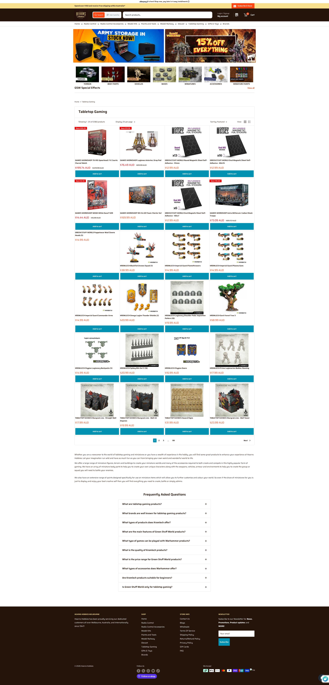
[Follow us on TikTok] (158, 671)
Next (246, 440)
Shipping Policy (187, 634)
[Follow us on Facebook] (138, 671)
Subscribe (224, 642)
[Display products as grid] (245, 122)
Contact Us (185, 618)
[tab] (99, 15)
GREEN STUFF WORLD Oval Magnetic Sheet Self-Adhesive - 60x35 (230, 161)
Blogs (182, 622)
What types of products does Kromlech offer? (146, 522)
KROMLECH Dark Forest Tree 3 (223, 315)
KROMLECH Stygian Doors (176, 368)
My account (222, 16)
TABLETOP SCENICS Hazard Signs (179, 418)
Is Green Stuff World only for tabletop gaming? (147, 587)
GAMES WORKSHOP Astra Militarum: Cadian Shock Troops (231, 214)
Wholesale (184, 626)
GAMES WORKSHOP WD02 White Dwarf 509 (94, 213)
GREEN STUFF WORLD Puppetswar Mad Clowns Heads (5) (95, 234)
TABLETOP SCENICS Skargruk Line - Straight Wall (95, 418)
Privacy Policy (186, 642)
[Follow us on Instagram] (148, 671)
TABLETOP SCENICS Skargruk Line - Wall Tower (230, 418)
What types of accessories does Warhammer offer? (149, 568)
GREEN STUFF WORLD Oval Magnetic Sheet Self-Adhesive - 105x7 (185, 214)
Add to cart (97, 173)
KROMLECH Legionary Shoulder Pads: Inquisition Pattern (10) (185, 317)
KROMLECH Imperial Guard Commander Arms (94, 315)
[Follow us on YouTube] (153, 671)
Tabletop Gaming (196, 23)
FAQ (182, 650)
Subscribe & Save (245, 5)
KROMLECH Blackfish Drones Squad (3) (136, 265)
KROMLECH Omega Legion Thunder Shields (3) (139, 315)
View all (251, 88)
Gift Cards (184, 646)
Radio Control (90, 23)
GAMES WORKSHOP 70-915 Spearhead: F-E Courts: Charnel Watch (96, 161)
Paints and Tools (148, 23)
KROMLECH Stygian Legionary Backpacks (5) (93, 368)
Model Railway (167, 23)
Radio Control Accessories (112, 23)
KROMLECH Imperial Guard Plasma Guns (226, 265)
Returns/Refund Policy (190, 638)
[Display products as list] (249, 122)
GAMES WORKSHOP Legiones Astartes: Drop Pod (140, 160)
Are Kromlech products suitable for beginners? (147, 578)
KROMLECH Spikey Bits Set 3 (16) (134, 368)
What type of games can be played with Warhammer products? (156, 541)
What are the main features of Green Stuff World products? (153, 532)
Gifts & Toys (213, 23)
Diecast (181, 23)
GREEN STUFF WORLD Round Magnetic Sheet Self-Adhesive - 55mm (186, 161)
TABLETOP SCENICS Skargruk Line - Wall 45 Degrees (138, 419)
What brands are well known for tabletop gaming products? (154, 513)
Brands (226, 23)
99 (173, 440)
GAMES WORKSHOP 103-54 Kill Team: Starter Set (141, 213)
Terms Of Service (187, 630)
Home (77, 23)
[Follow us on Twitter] (143, 671)
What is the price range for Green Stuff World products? (152, 559)
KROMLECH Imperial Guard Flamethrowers (183, 265)
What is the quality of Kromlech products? (144, 550)
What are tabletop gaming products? (142, 504)
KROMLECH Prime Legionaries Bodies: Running (229, 368)
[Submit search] (209, 15)
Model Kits (132, 23)
